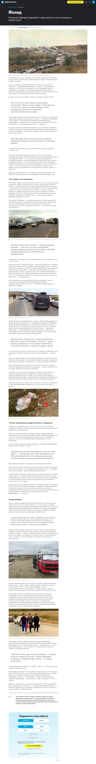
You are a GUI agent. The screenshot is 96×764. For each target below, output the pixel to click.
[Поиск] (89, 2)
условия (43, 741)
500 (25, 730)
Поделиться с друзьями (32, 748)
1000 (41, 726)
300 (41, 730)
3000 (25, 726)
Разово (41, 720)
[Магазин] (86, 2)
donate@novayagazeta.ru (37, 753)
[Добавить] (93, 2)
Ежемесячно (25, 720)
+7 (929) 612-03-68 (25, 754)
